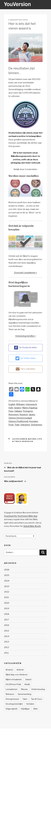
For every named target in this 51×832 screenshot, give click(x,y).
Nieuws (32, 439)
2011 (6, 653)
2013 (6, 642)
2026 (6, 570)
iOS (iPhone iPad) (13, 684)
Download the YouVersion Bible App (20, 516)
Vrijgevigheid (11, 709)
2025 (6, 575)
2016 (6, 625)
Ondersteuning (38, 689)
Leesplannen (19, 439)
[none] (20, 536)
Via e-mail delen (28, 369)
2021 (6, 597)
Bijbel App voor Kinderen (17, 674)
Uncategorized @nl (14, 704)
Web (35, 709)
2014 (6, 636)
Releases (10, 694)
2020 (6, 603)
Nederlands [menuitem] (11, 536)
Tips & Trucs (36, 699)
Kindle (27, 684)
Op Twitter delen (28, 358)
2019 (6, 608)
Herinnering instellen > (25, 336)
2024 (6, 581)
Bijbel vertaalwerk (14, 679)
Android (20, 670)
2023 (6, 586)
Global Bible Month (32, 526)
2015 (6, 631)
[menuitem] (11, 404)
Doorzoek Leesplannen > (25, 272)
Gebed (28, 679)
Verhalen (27, 441)
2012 (6, 647)
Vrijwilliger (25, 709)
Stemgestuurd (12, 699)
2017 (6, 619)
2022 (6, 592)
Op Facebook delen (28, 347)
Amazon (9, 670)
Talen (24, 699)
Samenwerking (24, 694)
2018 (6, 614)
